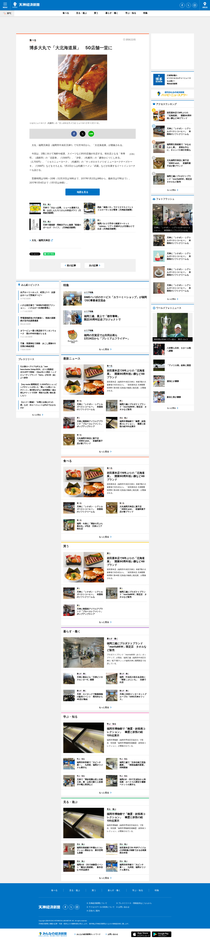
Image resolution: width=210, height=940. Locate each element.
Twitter (188, 5)
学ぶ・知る (130, 13)
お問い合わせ (123, 907)
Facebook (182, 5)
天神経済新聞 (26, 5)
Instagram (194, 5)
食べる (66, 13)
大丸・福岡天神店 (41, 240)
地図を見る (82, 192)
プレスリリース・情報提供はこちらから (135, 903)
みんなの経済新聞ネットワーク (53, 934)
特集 (145, 13)
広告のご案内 (94, 911)
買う (96, 13)
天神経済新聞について (98, 903)
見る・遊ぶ (81, 13)
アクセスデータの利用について (102, 907)
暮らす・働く (111, 13)
